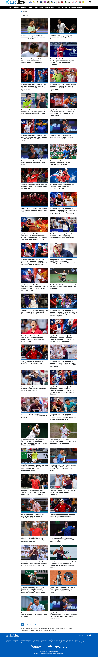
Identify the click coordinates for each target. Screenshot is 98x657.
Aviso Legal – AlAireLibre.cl (40, 640)
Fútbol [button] (16, 7)
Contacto (9, 640)
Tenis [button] (30, 7)
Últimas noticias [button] (62, 7)
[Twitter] (82, 635)
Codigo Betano (83, 642)
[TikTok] (87, 635)
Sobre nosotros (73, 640)
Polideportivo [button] (38, 7)
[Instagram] (85, 635)
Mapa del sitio (73, 642)
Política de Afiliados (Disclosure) (58, 640)
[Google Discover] (90, 635)
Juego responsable (24, 642)
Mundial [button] (23, 7)
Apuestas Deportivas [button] (75, 7)
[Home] (15, 2)
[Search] (90, 2)
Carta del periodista (12, 642)
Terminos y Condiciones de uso (22, 640)
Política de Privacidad (38, 642)
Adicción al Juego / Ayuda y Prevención (56, 642)
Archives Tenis (34, 625)
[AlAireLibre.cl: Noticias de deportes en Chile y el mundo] (12, 635)
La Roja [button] (10, 7)
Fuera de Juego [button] (49, 7)
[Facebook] (79, 635)
